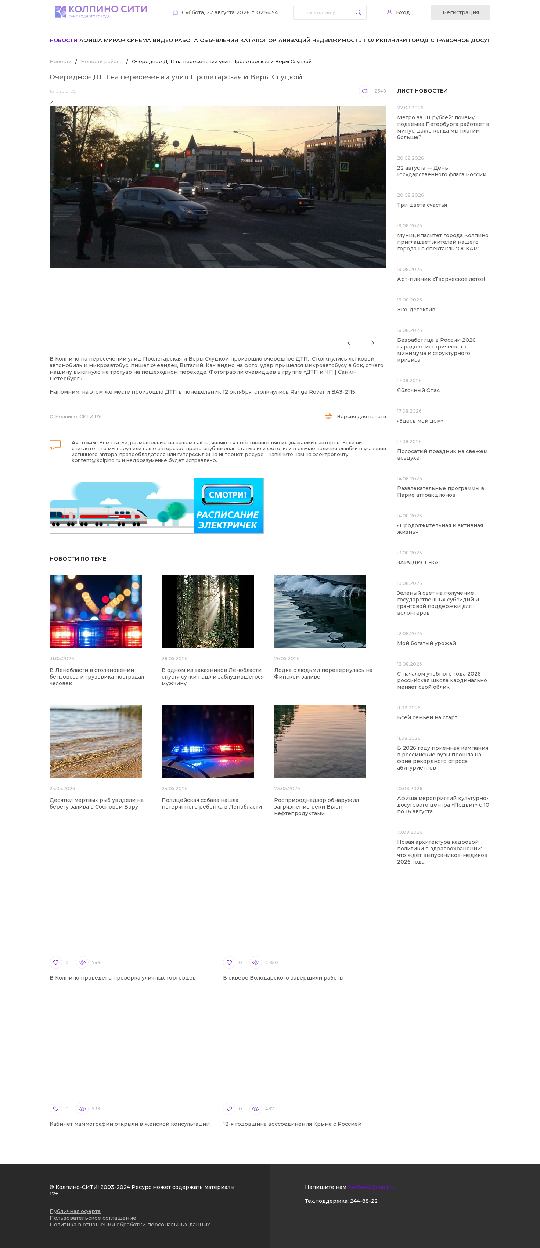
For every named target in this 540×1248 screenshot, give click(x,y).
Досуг (480, 40)
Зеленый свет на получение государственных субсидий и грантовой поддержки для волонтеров (438, 603)
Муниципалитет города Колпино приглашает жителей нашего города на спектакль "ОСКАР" (443, 242)
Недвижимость (337, 40)
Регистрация (461, 12)
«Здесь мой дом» (420, 420)
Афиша (90, 40)
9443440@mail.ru (371, 1187)
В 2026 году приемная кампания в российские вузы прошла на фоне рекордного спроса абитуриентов (442, 758)
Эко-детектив (416, 309)
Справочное (450, 40)
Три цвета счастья (422, 205)
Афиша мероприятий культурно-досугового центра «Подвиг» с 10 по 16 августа (443, 805)
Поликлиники (385, 40)
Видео (163, 40)
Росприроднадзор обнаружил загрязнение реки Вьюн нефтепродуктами (316, 807)
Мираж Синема (127, 40)
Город (419, 40)
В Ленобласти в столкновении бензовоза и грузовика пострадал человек (97, 677)
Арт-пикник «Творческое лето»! (441, 279)
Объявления (219, 40)
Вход (403, 12)
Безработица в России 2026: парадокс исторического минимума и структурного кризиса (437, 350)
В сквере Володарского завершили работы (283, 977)
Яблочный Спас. (419, 390)
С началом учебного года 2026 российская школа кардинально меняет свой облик (442, 680)
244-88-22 (364, 1201)
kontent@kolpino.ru (96, 460)
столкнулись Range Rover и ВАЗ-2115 (304, 391)
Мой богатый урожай (426, 643)
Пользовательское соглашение (93, 1218)
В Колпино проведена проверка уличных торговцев (123, 977)
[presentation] (351, 343)
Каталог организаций (275, 40)
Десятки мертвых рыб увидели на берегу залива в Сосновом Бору (97, 803)
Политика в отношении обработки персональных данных (130, 1224)
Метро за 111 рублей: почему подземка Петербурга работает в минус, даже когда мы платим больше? (443, 127)
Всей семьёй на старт (427, 717)
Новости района (102, 61)
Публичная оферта (75, 1211)
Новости (64, 40)
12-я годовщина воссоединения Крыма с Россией (292, 1124)
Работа (186, 40)
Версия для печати (361, 416)
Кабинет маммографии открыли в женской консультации (130, 1124)
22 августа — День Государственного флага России (441, 171)
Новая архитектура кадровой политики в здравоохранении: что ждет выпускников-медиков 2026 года (442, 852)
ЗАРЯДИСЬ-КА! (418, 562)
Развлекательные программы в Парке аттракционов (440, 491)
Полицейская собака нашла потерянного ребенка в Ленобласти (212, 803)
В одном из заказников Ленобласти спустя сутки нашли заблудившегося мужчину (213, 677)
